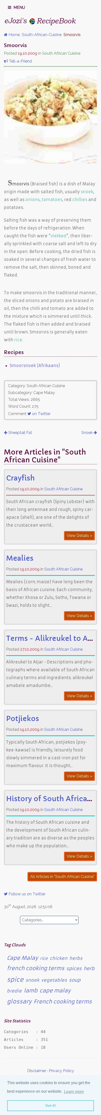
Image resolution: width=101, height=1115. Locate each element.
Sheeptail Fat (19, 432)
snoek (87, 191)
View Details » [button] (79, 535)
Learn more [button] (74, 1092)
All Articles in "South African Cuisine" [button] (62, 876)
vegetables (54, 980)
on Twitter (40, 413)
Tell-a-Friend (20, 61)
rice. (18, 339)
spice (15, 979)
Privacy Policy (61, 1070)
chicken (58, 958)
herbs (75, 958)
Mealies (19, 558)
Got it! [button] (50, 1105)
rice (44, 958)
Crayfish (20, 478)
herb (89, 968)
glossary (19, 1001)
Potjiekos (22, 718)
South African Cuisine (63, 489)
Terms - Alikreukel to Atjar (53, 638)
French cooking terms (63, 1001)
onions (32, 199)
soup (74, 980)
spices (74, 968)
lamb (31, 990)
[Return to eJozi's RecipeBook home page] (40, 21)
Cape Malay (22, 958)
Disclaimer (36, 1070)
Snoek (87, 432)
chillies (79, 199)
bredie (14, 991)
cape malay (55, 990)
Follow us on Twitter (26, 894)
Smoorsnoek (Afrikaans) (35, 365)
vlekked (58, 235)
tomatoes (52, 199)
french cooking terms (35, 968)
